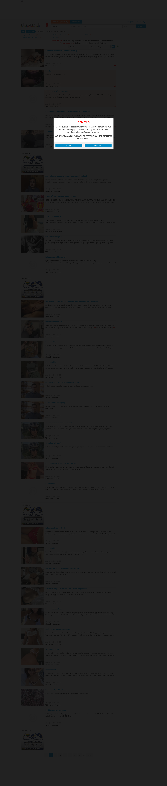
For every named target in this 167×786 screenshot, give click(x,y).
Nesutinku (98, 145)
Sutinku (69, 145)
